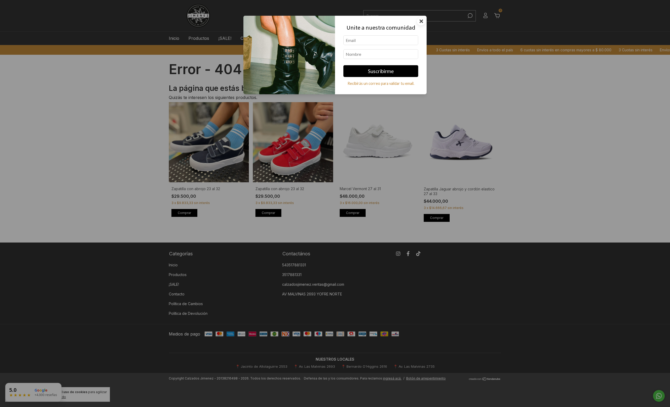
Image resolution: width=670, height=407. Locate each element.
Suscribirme (381, 71)
